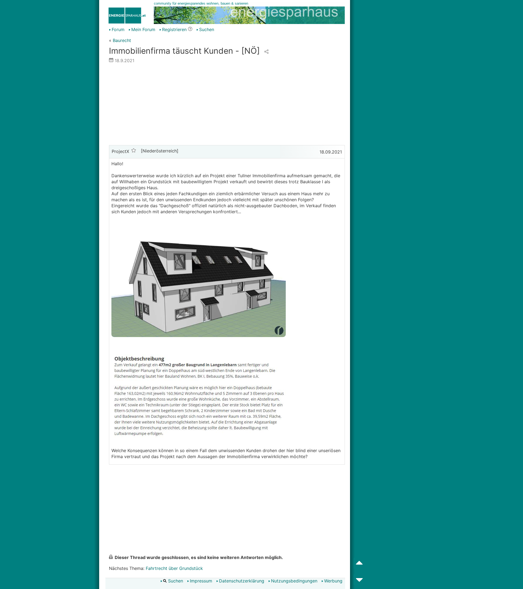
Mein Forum (143, 29)
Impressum (201, 581)
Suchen (206, 29)
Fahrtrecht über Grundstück (174, 568)
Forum (118, 29)
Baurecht (122, 40)
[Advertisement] (227, 105)
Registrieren (174, 29)
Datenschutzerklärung (241, 581)
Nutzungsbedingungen (294, 581)
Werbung (333, 581)
